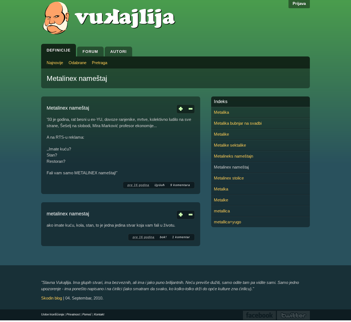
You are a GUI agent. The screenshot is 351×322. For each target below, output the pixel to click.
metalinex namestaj (68, 213)
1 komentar (181, 237)
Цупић (160, 185)
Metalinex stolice (229, 178)
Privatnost (73, 314)
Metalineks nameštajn (233, 156)
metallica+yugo (227, 222)
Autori (118, 51)
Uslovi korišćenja (52, 314)
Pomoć (87, 314)
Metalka (221, 189)
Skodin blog (51, 298)
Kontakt (99, 314)
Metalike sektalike (230, 145)
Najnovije (55, 62)
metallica (222, 211)
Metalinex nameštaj (68, 108)
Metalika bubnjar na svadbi (238, 123)
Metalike (221, 134)
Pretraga (99, 62)
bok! (163, 237)
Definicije (58, 50)
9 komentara (180, 185)
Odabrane (77, 62)
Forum (90, 51)
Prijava (299, 3)
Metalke (221, 200)
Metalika (221, 112)
